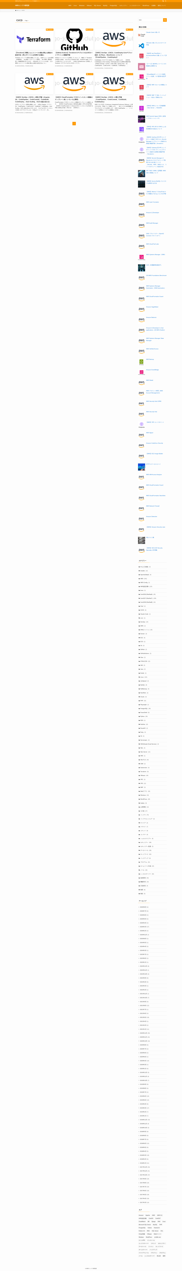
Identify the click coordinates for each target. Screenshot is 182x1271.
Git (142, 645)
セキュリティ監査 (146, 846)
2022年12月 (144, 966)
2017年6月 (144, 1190)
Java (143, 669)
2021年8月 (144, 1005)
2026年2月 (144, 930)
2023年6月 (144, 958)
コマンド (144, 830)
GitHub (143, 649)
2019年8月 (144, 1088)
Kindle (143, 673)
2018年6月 (144, 1143)
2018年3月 (144, 1155)
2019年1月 (144, 1116)
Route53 (144, 728)
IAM (142, 665)
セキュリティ (145, 842)
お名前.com (157, 1237)
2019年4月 (144, 1104)
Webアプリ (145, 791)
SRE (142, 756)
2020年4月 (144, 1060)
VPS (143, 783)
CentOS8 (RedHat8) (147, 602)
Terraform (144, 771)
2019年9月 (144, 1084)
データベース (145, 850)
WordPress (145, 799)
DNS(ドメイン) (146, 629)
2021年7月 (144, 1009)
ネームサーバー (143, 1249)
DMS (143, 626)
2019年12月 (144, 1072)
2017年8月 (144, 1183)
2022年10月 (144, 974)
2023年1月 (144, 962)
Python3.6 (157, 1227)
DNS (159, 1221)
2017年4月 (144, 1198)
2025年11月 (144, 934)
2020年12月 (145, 1033)
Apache (148, 1215)
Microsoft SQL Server (145, 1224)
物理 (142, 889)
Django (153, 1221)
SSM (143, 763)
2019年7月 (144, 1092)
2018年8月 (144, 1135)
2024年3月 (144, 950)
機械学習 (144, 882)
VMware (144, 775)
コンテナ (144, 834)
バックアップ (145, 858)
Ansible (144, 570)
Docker (143, 633)
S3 (142, 736)
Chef (143, 606)
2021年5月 (144, 1017)
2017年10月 (145, 1175)
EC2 (142, 637)
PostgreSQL (145, 708)
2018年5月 (144, 1147)
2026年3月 (144, 926)
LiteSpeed (144, 681)
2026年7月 (144, 911)
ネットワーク (145, 854)
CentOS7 (157, 1218)
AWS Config (145, 582)
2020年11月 (145, 1037)
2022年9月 (144, 978)
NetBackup (144, 689)
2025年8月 (144, 938)
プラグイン (154, 1252)
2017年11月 (145, 1171)
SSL (162, 1231)
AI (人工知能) (145, 567)
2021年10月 (144, 997)
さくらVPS (142, 1240)
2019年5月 (144, 1100)
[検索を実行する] (165, 20)
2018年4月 (144, 1151)
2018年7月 (144, 1139)
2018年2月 (144, 1159)
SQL (142, 748)
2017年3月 (144, 1202)
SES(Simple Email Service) (149, 744)
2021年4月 (144, 1021)
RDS (142, 720)
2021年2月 (144, 1025)
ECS (142, 641)
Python (143, 716)
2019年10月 (144, 1080)
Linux (143, 677)
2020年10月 (145, 1041)
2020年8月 (144, 1045)
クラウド (144, 826)
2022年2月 (144, 990)
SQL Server (145, 752)
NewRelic (144, 693)
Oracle (143, 697)
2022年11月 (144, 970)
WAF (143, 787)
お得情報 (144, 807)
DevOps (144, 622)
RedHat (144, 724)
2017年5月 (144, 1194)
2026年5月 (144, 919)
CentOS (151, 1218)
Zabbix (143, 803)
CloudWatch (142, 1221)
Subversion (144, 767)
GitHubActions (145, 653)
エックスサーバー (144, 1243)
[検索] (165, 1)
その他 (143, 811)
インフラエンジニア (147, 819)
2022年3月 (144, 986)
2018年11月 (144, 1123)
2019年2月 (144, 1112)
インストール (151, 1240)
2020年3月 (144, 1064)
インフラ (144, 815)
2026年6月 (144, 915)
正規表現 (144, 885)
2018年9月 (144, 1131)
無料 (164, 1256)
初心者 (159, 1256)
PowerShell (144, 712)
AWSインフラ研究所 (22, 5)
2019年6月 (144, 1096)
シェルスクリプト (146, 838)
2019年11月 (144, 1076)
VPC (142, 779)
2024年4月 (144, 946)
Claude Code (145, 614)
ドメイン (150, 1246)
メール (143, 870)
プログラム (145, 862)
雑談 (142, 893)
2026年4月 (144, 923)
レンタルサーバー (147, 874)
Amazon (141, 1215)
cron (142, 618)
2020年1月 (144, 1068)
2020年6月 (144, 1053)
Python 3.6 (142, 1231)
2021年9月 (144, 1001)
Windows (144, 795)
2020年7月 (144, 1049)
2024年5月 (144, 942)
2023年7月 (144, 954)
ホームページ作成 (147, 866)
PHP (143, 700)
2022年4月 (144, 982)
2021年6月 (144, 1013)
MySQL (143, 685)
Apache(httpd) (145, 574)
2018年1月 (144, 1163)
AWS (143, 578)
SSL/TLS (144, 759)
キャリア (144, 823)
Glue (143, 657)
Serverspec (144, 740)
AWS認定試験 (146, 586)
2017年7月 (144, 1186)
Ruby (143, 732)
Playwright (144, 704)
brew (143, 590)
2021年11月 (144, 993)
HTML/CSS (145, 661)
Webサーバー (157, 1234)
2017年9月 (144, 1179)
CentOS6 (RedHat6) (147, 594)
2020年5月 (144, 1056)
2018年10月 (144, 1127)
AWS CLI (159, 1215)
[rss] (163, 1)
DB (148, 1221)
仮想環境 (144, 878)
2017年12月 (145, 1167)
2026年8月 (144, 907)
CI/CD (143, 610)
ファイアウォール (144, 1252)
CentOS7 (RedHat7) (148, 598)
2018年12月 (145, 1119)
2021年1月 (144, 1029)
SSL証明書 (142, 1234)
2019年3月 (144, 1108)
